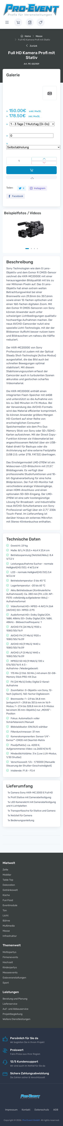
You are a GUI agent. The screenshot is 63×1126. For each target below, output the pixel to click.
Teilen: (9, 187)
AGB (55, 1109)
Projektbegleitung (12, 1014)
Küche (6, 895)
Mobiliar (7, 874)
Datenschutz (41, 1109)
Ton (5, 910)
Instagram (39, 188)
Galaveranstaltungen (14, 977)
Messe (39, 36)
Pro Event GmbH (31, 1120)
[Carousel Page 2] (31, 248)
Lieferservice (10, 1003)
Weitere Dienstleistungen (16, 1019)
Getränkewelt (10, 890)
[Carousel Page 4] (37, 248)
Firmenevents (10, 957)
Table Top (8, 879)
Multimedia (9, 925)
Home (27, 36)
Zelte (5, 869)
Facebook (17, 196)
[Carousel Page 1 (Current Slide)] (27, 248)
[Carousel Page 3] (34, 248)
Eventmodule (10, 905)
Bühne (6, 920)
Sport (6, 982)
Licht (5, 915)
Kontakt (26, 1109)
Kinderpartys (10, 967)
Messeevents (10, 972)
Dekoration (9, 884)
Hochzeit (8, 962)
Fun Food (8, 900)
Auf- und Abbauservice (15, 1008)
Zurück (33, 45)
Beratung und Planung (15, 998)
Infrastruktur (10, 935)
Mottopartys (9, 952)
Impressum (11, 1109)
